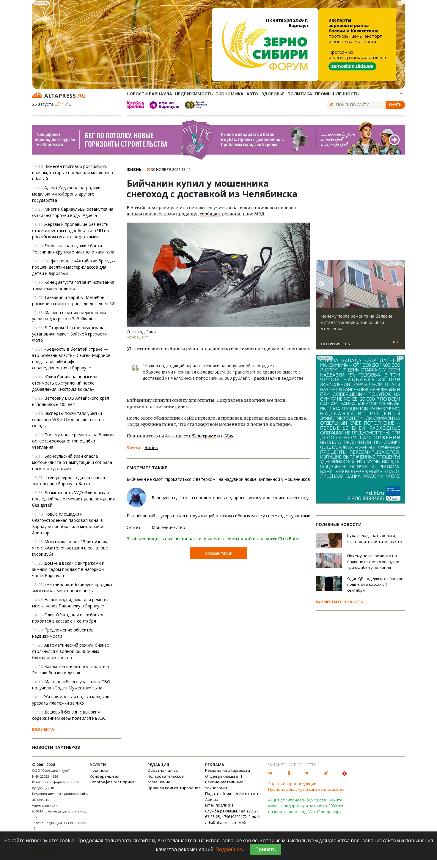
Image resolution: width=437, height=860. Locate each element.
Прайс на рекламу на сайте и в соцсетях (306, 789)
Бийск (151, 447)
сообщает (210, 214)
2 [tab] (397, 342)
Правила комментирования (173, 787)
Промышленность (337, 94)
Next (399, 284)
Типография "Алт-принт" (113, 782)
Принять (265, 849)
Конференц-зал (104, 776)
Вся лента (43, 729)
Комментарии (218, 553)
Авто (252, 94)
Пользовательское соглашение (165, 779)
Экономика (229, 94)
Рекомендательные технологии (224, 784)
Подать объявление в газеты (233, 793)
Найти (395, 104)
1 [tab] (393, 342)
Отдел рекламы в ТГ (224, 776)
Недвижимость (194, 94)
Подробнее (229, 849)
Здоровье (272, 94)
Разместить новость (339, 601)
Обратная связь (162, 770)
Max (228, 436)
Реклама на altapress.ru (227, 770)
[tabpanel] (360, 307)
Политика (299, 94)
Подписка (99, 770)
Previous (321, 284)
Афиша (211, 799)
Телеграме (204, 436)
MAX (242, 822)
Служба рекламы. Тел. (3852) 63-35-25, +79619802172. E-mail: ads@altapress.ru (232, 816)
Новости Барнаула (149, 94)
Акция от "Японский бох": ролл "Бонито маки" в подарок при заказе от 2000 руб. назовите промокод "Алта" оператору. (306, 805)
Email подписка (219, 805)
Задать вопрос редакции (292, 783)
